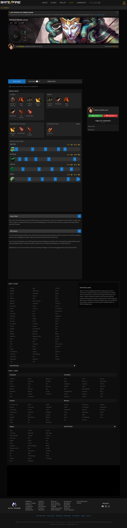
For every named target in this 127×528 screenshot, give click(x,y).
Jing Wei (12, 329)
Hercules (12, 321)
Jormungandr (36, 329)
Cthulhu (66, 386)
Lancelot (12, 386)
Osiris (56, 341)
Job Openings (67, 516)
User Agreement (40, 516)
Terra (101, 394)
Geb (34, 316)
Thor (56, 354)
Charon (57, 306)
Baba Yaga (49, 433)
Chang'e (30, 435)
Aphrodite (35, 293)
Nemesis (35, 339)
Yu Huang (48, 458)
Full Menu (94, 3)
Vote (25, 34)
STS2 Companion (69, 510)
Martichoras (31, 417)
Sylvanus (57, 351)
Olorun (12, 451)
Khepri (12, 331)
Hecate (57, 318)
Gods (71, 3)
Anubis (12, 293)
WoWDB (53, 506)
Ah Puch (57, 288)
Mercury (35, 334)
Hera (11, 443)
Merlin (57, 334)
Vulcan (57, 356)
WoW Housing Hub (56, 508)
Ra (11, 346)
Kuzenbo (84, 391)
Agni (34, 288)
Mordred (12, 336)
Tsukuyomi (13, 356)
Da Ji (34, 311)
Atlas (34, 298)
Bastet (57, 301)
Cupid (11, 311)
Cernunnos (13, 306)
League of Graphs (30, 503)
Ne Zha (57, 336)
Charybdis (48, 407)
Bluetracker (67, 503)
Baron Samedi (36, 301)
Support (83, 516)
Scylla (11, 349)
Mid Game (91, 130)
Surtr (101, 417)
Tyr (65, 420)
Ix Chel (12, 326)
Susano (35, 351)
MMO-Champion (55, 510)
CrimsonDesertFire (82, 501)
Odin (34, 341)
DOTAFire (41, 503)
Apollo (57, 293)
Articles (89, 516)
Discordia (12, 313)
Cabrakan (35, 303)
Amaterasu (36, 291)
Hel (47, 440)
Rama (34, 346)
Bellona (12, 303)
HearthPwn (67, 505)
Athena (12, 298)
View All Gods (14, 365)
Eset (34, 313)
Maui (101, 391)
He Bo (29, 440)
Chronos (35, 308)
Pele (11, 344)
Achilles (12, 288)
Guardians (67, 375)
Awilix (56, 298)
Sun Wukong (13, 351)
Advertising (59, 516)
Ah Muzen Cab (14, 404)
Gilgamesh (58, 316)
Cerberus (57, 303)
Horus (34, 321)
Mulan (102, 412)
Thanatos (12, 354)
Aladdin (12, 291)
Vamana (84, 420)
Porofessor (28, 505)
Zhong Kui (30, 461)
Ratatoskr (58, 346)
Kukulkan (35, 331)
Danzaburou (58, 311)
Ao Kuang (12, 433)
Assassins (13, 375)
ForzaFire (41, 508)
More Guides (52, 81)
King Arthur (85, 412)
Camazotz (30, 381)
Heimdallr (48, 412)
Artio (56, 296)
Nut (11, 341)
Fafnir (83, 386)
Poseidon (35, 344)
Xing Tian (35, 359)
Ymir (11, 361)
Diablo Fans (67, 506)
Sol (56, 349)
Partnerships (75, 516)
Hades (34, 318)
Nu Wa (57, 339)
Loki (56, 331)
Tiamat (12, 458)
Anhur (57, 291)
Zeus (34, 361)
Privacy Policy (50, 516)
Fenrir (57, 313)
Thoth (47, 456)
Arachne (12, 379)
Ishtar (56, 324)
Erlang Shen (103, 407)
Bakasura (48, 379)
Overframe (67, 508)
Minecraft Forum (56, 505)
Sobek (34, 349)
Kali (56, 329)
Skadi (11, 422)
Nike (65, 415)
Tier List (63, 3)
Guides (53, 3)
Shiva (65, 417)
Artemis (35, 296)
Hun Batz (35, 324)
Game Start (91, 126)
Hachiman (31, 412)
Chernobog (13, 409)
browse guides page (99, 14)
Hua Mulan (13, 324)
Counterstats (29, 506)
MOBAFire (28, 501)
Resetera (40, 505)
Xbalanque (13, 359)
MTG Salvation (55, 503)
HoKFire (79, 503)
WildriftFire (28, 508)
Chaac (34, 306)
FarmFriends (42, 506)
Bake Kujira (103, 381)
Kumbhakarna (68, 391)
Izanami (35, 326)
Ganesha (12, 316)
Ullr (34, 356)
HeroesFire (41, 510)
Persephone (31, 451)
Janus (56, 326)
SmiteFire (41, 501)
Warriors (66, 400)
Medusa (115, 46)
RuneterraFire (29, 510)
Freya (47, 438)
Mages (12, 426)
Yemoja (57, 359)
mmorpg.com (67, 501)
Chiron (12, 308)
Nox (29, 448)
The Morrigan (36, 354)
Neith (11, 339)
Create (45, 3)
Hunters (12, 400)
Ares (11, 296)
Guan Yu (12, 318)
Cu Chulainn (58, 308)
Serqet (48, 391)
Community (81, 3)
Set (11, 394)
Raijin (29, 453)
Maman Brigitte (32, 446)
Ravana (30, 391)
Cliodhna (48, 381)
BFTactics (54, 501)
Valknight (21, 46)
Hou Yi (57, 321)
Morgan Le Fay (37, 336)
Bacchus (12, 301)
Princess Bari (59, 344)
